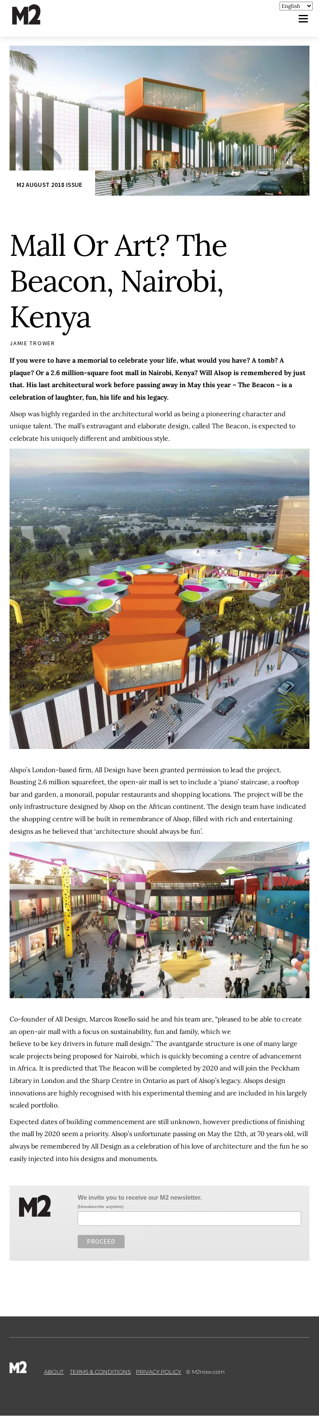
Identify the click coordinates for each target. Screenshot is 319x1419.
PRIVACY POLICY (158, 1371)
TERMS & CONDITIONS (100, 1371)
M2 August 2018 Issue (50, 185)
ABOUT (54, 1371)
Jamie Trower (32, 343)
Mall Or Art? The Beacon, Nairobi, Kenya (118, 281)
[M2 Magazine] (34, 21)
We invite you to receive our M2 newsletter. (140, 1197)
